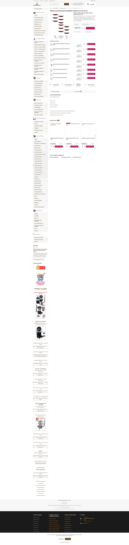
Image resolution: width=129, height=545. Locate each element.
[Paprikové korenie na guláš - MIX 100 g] (88, 130)
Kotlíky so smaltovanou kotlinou (54, 526)
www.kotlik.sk (40, 493)
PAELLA (35, 139)
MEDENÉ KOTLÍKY (37, 24)
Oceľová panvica (67, 523)
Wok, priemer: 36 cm (68, 531)
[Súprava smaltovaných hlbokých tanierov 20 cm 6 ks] (51, 49)
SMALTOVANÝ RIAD (38, 150)
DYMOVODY (36, 215)
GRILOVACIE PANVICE (38, 105)
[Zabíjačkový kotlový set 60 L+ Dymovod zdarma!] (40, 347)
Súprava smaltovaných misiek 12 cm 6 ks (60, 69)
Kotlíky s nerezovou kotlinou (54, 520)
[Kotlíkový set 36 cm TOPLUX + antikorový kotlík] (40, 424)
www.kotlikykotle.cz (40, 487)
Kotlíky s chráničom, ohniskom (54, 528)
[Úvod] (41, 4)
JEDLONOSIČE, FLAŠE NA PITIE (40, 194)
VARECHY (36, 198)
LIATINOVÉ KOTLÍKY (38, 26)
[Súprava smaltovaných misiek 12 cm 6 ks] (51, 70)
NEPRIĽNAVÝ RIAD (37, 181)
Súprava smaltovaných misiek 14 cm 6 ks (60, 73)
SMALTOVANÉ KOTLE (38, 85)
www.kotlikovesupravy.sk (40, 491)
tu (68, 542)
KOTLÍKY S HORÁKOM (38, 53)
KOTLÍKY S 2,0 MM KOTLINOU (39, 49)
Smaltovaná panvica (67, 525)
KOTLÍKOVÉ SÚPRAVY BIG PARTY (39, 72)
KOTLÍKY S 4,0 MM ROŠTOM (39, 51)
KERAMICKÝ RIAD (37, 183)
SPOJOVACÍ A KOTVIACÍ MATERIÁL (38, 226)
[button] (50, 149)
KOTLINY (36, 123)
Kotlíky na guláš (41, 289)
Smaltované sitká (38, 174)
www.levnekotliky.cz (40, 489)
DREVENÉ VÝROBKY (38, 185)
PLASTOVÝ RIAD (37, 187)
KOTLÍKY (36, 15)
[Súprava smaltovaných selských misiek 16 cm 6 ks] (51, 60)
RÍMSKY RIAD (36, 178)
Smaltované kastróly (38, 161)
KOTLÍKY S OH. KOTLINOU (39, 63)
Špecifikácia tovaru (52, 0)
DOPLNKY (36, 132)
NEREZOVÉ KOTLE (37, 87)
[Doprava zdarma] (40, 267)
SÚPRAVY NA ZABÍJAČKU (39, 81)
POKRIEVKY (36, 128)
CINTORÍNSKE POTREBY (38, 239)
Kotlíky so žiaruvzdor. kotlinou (54, 524)
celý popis (79, 20)
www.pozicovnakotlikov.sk (40, 481)
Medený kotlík (35, 523)
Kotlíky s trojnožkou (52, 518)
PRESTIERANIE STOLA (38, 191)
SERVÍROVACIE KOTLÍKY (38, 35)
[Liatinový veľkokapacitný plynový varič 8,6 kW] (40, 456)
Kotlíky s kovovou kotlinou (53, 522)
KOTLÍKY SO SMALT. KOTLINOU (38, 66)
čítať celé (44, 256)
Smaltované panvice (38, 156)
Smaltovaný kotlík (36, 517)
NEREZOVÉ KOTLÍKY (38, 22)
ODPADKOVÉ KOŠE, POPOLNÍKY (38, 221)
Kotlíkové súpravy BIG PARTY (54, 530)
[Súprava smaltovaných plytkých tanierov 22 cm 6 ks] (51, 54)
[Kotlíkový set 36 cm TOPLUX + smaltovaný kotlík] (40, 410)
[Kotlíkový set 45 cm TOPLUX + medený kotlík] (40, 446)
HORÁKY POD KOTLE (38, 92)
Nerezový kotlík (36, 521)
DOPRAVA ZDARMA (38, 8)
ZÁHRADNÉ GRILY (37, 107)
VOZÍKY (35, 228)
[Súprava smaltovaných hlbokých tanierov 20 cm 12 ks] (51, 44)
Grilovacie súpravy (67, 517)
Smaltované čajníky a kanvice (40, 154)
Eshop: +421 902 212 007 (79, 4)
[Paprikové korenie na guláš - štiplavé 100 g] (57, 130)
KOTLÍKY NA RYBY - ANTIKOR (39, 30)
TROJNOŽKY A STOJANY (38, 121)
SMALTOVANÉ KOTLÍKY (38, 17)
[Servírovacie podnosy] (40, 469)
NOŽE (35, 196)
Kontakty (41, 0)
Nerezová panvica (67, 521)
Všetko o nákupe (36, 0)
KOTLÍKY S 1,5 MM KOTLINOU (39, 47)
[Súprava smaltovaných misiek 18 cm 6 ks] (51, 78)
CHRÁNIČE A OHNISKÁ (38, 126)
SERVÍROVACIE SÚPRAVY (39, 74)
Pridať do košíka (90, 28)
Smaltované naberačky (39, 167)
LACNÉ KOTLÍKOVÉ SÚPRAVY (39, 44)
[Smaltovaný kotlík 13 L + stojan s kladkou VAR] (40, 374)
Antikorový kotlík (36, 519)
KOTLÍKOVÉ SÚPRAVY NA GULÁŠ (39, 42)
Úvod (50, 8)
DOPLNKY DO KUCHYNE (38, 237)
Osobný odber (46, 0)
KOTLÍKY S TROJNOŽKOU (39, 55)
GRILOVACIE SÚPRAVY (38, 103)
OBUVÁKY (36, 218)
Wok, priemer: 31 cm (68, 529)
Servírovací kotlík (36, 531)
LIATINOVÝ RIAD (37, 145)
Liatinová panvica (67, 519)
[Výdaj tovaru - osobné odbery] (40, 279)
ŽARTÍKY (36, 241)
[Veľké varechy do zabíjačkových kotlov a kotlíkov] (40, 476)
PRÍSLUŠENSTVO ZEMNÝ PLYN (40, 143)
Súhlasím (68, 539)
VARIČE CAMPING (37, 141)
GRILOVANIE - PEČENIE (38, 114)
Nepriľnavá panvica (67, 527)
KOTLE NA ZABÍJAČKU (38, 83)
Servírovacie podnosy (40, 467)
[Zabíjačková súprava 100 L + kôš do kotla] (40, 364)
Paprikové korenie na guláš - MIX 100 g (88, 138)
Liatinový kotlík (35, 525)
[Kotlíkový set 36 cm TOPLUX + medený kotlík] (40, 437)
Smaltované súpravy (38, 152)
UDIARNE (36, 213)
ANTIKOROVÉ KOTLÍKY (38, 19)
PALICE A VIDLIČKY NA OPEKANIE (38, 112)
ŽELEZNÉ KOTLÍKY (37, 28)
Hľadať (66, 4)
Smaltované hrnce (38, 158)
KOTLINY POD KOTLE (38, 89)
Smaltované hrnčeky (38, 163)
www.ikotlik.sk (40, 483)
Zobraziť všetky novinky (38, 259)
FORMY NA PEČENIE (38, 200)
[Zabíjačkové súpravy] (40, 306)
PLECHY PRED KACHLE (38, 223)
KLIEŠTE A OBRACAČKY (38, 109)
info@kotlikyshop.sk (85, 523)
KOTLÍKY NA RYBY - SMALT (39, 32)
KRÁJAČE (36, 204)
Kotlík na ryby (35, 529)
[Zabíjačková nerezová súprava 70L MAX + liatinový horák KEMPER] (40, 355)
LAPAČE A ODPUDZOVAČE (39, 207)
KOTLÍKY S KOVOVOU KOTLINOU (38, 60)
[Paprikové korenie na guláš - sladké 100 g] (73, 130)
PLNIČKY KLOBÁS (37, 94)
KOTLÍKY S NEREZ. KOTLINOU (39, 57)
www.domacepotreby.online (41, 485)
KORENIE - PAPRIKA (38, 189)
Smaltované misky (38, 165)
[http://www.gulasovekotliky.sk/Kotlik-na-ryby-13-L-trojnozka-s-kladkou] (40, 398)
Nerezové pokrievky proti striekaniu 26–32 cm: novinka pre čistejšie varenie (40, 250)
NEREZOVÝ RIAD (37, 147)
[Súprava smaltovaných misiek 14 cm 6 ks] (51, 74)
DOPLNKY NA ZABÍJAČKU (39, 96)
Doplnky (36, 176)
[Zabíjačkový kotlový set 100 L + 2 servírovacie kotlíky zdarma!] (40, 332)
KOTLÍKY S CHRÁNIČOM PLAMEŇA (38, 69)
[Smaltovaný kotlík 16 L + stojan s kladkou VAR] (40, 382)
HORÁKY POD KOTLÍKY (38, 130)
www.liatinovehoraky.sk (40, 495)
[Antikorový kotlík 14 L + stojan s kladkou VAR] (40, 391)
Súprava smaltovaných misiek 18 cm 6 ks (60, 77)
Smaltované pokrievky (38, 172)
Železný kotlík (35, 527)
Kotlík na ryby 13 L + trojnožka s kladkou (40, 396)
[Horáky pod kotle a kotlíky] (40, 463)
